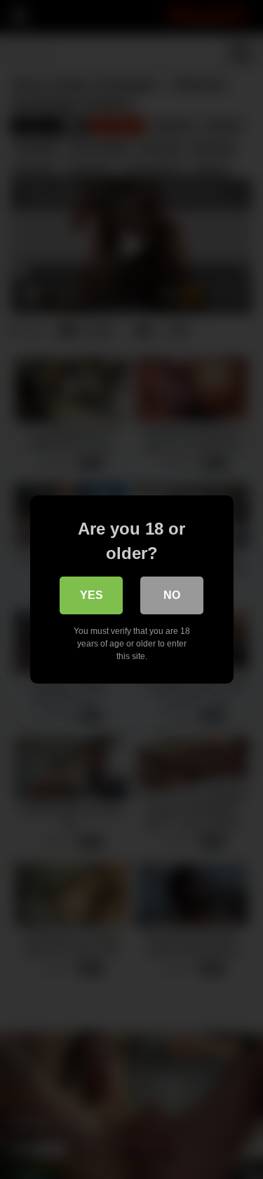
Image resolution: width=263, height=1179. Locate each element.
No (171, 595)
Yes (91, 595)
